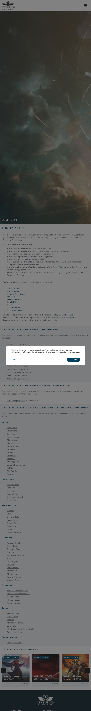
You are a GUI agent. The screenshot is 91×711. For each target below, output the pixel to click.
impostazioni (75, 352)
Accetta (73, 360)
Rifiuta (13, 360)
